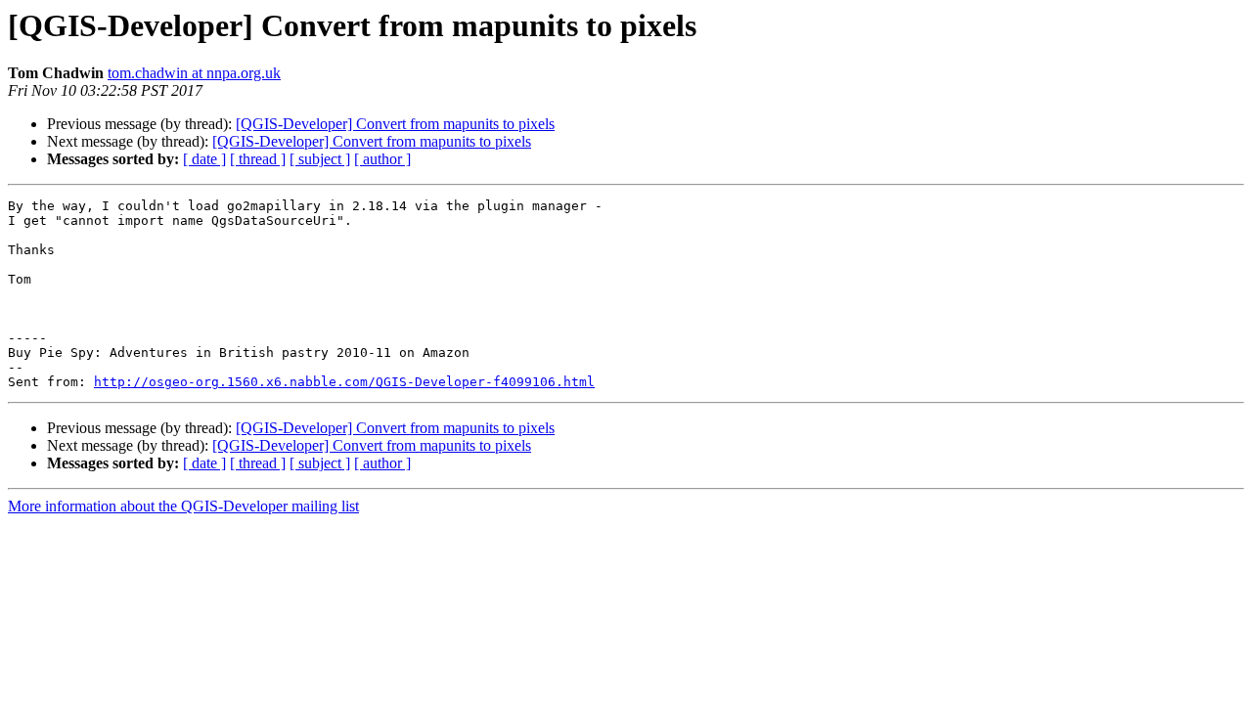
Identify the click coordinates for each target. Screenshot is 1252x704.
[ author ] (382, 159)
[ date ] (204, 159)
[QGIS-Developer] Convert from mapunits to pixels (395, 123)
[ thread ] (258, 159)
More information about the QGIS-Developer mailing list (183, 506)
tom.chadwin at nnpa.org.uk (194, 73)
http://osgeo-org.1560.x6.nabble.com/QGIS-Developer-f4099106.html (344, 381)
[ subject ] (320, 159)
